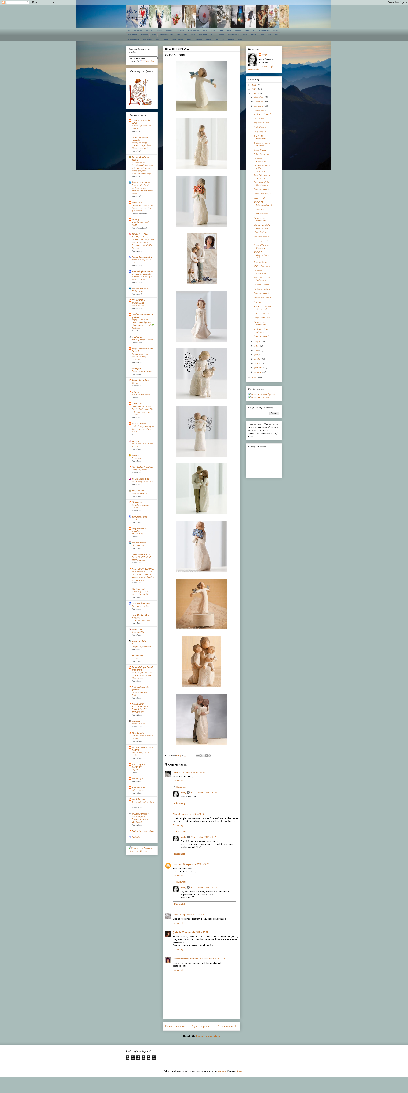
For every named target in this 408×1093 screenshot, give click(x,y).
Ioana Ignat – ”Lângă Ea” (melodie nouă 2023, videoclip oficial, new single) (143, 410)
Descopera (136, 368)
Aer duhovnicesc (139, 799)
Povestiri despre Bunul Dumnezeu (142, 668)
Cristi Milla (137, 403)
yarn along (231, 39)
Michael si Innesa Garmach (262, 144)
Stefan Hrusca (260, 149)
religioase (165, 39)
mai (256, 354)
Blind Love (137, 629)
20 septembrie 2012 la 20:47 (195, 932)
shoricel (135, 440)
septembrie (259, 110)
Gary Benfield (260, 131)
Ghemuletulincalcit (141, 554)
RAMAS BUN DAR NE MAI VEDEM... (141, 558)
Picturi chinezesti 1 (262, 297)
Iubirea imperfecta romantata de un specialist (140, 356)
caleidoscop (149, 30)
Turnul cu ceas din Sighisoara (262, 279)
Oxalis (135, 382)
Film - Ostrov (138, 790)
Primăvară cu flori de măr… (141, 261)
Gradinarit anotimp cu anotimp (142, 316)
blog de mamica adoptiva (139, 530)
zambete (240, 39)
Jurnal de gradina (140, 380)
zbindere (222, 1071)
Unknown (177, 864)
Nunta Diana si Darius (142, 371)
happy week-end (132, 34)
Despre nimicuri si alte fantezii (142, 350)
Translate (150, 60)
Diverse (135, 455)
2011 (254, 377)
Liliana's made (139, 787)
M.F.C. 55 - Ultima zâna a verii (262, 307)
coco (175, 772)
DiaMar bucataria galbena (185, 958)
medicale (221, 34)
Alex (175, 814)
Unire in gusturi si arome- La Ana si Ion (141, 593)
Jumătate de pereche (141, 394)
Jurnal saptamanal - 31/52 (141, 223)
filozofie (247, 30)
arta (129, 30)
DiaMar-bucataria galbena (140, 688)
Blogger (240, 1071)
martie (257, 363)
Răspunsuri (181, 787)
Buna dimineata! (261, 122)
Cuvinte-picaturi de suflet (141, 122)
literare (193, 34)
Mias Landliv (138, 732)
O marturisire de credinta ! (143, 803)
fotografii (275, 30)
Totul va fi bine (138, 631)
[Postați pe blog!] (200, 755)
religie (157, 39)
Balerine (257, 301)
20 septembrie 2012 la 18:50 (192, 914)
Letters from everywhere (143, 831)
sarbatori (189, 39)
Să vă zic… (137, 658)
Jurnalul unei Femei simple (140, 506)
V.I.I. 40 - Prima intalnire (261, 330)
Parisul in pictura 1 (262, 313)
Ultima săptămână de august (141, 127)
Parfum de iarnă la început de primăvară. (141, 645)
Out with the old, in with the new (142, 737)
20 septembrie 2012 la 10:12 (191, 814)
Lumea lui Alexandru (142, 257)
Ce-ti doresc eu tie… (141, 605)
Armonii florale (260, 261)
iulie (256, 345)
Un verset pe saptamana (260, 160)
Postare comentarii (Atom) (208, 1036)
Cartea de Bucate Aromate (140, 139)
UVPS (216, 39)
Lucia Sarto (259, 209)
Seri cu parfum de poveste (143, 339)
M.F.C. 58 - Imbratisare (260, 137)
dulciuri (213, 30)
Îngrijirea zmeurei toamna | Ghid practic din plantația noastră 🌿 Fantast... (143, 323)
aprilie (257, 358)
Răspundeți (178, 781)
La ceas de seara (261, 284)
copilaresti (159, 30)
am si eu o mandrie (140, 493)
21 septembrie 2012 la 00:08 (212, 958)
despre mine (180, 30)
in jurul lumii (144, 34)
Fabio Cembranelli (262, 154)
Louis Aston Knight (262, 193)
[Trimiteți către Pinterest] (209, 755)
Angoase (135, 769)
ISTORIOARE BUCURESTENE (140, 705)
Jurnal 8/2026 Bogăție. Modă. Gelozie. (142, 278)
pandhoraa (137, 337)
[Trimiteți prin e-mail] (197, 755)
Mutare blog (137, 533)
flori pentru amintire (264, 30)
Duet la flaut (259, 118)
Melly (131, 11)
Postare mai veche (227, 1026)
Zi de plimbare (260, 232)
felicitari (229, 30)
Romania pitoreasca (177, 39)
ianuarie (258, 371)
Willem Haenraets (262, 266)
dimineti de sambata (193, 30)
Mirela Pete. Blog (140, 234)
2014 (254, 84)
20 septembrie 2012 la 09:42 (192, 772)
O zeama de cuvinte (141, 603)
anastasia (136, 721)
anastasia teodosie (140, 813)
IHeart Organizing (140, 478)
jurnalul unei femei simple (166, 34)
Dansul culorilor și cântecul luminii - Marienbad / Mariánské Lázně (142, 189)
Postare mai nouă (175, 1026)
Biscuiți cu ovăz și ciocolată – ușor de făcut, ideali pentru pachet (143, 145)
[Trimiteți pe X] (203, 755)
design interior (169, 30)
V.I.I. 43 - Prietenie (263, 113)
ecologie (221, 30)
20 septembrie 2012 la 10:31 (196, 864)
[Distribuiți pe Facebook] (206, 755)
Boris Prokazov (260, 127)
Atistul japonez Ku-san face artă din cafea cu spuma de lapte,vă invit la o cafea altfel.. (143, 575)
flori (254, 30)
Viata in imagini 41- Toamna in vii (263, 226)
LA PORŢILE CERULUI (138, 766)
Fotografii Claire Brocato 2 (261, 246)
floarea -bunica (139, 423)
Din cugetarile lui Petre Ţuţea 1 (262, 183)
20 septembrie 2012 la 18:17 (204, 887)
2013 (254, 88)
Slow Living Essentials (142, 467)
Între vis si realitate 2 (141, 182)
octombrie (259, 105)
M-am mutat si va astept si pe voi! (142, 445)
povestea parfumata (133, 39)
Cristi (175, 914)
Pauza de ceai (138, 490)
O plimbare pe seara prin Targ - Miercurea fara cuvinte (143, 429)
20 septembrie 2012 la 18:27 (204, 837)
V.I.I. (223, 39)
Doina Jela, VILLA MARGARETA (140, 710)
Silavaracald (137, 655)
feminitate (238, 30)
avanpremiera (138, 30)
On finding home (139, 469)
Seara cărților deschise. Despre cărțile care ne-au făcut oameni (143, 675)
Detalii (135, 519)
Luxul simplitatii (140, 516)
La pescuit (136, 458)
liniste (185, 34)
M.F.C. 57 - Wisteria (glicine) (263, 203)
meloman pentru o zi (233, 34)
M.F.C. (213, 34)
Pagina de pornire (201, 1026)
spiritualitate (199, 39)
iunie (256, 350)
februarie (258, 367)
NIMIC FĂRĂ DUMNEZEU (138, 301)
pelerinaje (253, 34)
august (257, 341)
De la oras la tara (262, 288)
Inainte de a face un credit (140, 754)
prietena (135, 392)
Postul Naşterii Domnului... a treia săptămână (140, 819)
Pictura (262, 34)
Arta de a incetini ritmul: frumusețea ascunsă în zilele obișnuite (143, 208)
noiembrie (259, 101)
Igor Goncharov (261, 213)
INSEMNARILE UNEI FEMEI (142, 748)
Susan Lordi (259, 197)
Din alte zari (137, 778)
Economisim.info (140, 288)
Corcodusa (137, 502)
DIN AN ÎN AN (138, 305)
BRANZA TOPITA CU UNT (141, 693)
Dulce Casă (137, 202)
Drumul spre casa (262, 317)
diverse (205, 30)
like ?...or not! (138, 588)
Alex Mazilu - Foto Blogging (140, 616)
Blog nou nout (138, 545)
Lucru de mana (203, 34)
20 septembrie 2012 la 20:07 (204, 792)
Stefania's (136, 837)
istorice (154, 34)
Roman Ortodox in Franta (140, 158)
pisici (269, 34)
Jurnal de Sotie (139, 641)
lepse (178, 34)
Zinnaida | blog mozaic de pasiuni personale (142, 273)
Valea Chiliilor (138, 723)
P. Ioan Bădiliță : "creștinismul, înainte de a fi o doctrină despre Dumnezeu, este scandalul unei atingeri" (142, 168)
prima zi (135, 219)
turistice (208, 39)
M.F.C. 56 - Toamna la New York (262, 255)
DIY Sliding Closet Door (142, 481)
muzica (245, 34)
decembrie (259, 97)
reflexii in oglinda (147, 39)
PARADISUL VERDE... (143, 569)
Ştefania (177, 932)
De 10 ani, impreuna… (142, 620)
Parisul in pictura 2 (262, 240)
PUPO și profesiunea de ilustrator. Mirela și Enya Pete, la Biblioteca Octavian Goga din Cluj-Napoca (143, 242)
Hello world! (137, 291)
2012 (254, 93)
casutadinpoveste (139, 542)
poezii (276, 34)
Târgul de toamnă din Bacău (262, 176)
